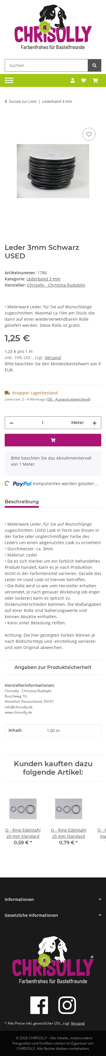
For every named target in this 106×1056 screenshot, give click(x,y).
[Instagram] (67, 1005)
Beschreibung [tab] (22, 502)
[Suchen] (94, 65)
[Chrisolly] (53, 28)
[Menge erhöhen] (94, 423)
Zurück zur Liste (23, 101)
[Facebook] (39, 1005)
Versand (53, 357)
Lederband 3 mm (43, 279)
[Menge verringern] (11, 423)
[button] (72, 80)
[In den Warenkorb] (9, 120)
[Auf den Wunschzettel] (88, 134)
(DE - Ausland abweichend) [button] (68, 399)
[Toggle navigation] (9, 80)
